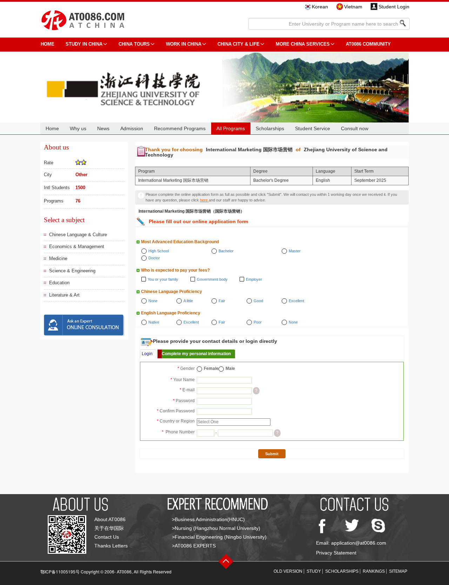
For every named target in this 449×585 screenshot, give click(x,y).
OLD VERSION (288, 571)
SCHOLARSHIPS (341, 571)
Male (230, 368)
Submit (272, 454)
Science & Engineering (72, 270)
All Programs (230, 128)
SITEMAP (398, 571)
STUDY (314, 571)
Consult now (354, 128)
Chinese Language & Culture (78, 234)
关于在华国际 (109, 528)
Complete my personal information (196, 353)
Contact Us (106, 537)
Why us (78, 128)
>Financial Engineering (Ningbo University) (219, 537)
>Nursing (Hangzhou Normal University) (216, 528)
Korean (320, 6)
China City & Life (238, 44)
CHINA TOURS (134, 44)
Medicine (58, 258)
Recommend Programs (180, 128)
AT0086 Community (368, 44)
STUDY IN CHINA (84, 44)
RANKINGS (374, 571)
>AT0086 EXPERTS (194, 546)
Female (211, 368)
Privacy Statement (336, 553)
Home (52, 128)
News (103, 128)
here (204, 200)
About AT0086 (110, 519)
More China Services (303, 44)
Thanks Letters (111, 546)
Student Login (393, 6)
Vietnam (353, 6)
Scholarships (270, 128)
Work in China (183, 44)
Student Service (312, 128)
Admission (131, 128)
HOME (47, 44)
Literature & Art (64, 295)
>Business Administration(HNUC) (208, 519)
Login (147, 353)
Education (59, 282)
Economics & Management (76, 246)
